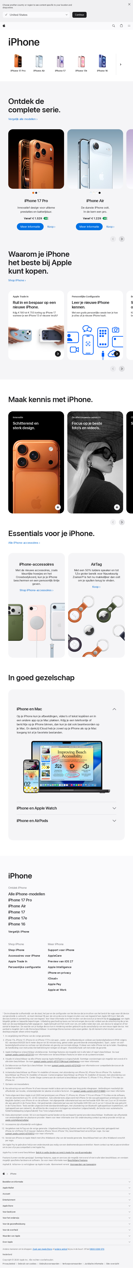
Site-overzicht (112, 1264)
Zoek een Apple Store (42, 1249)
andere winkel (61, 1249)
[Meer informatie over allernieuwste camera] (95, 462)
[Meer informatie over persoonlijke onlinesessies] (95, 325)
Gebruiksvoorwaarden (49, 1264)
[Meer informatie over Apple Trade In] (36, 325)
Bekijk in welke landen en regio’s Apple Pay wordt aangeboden (64, 1152)
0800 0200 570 (97, 1249)
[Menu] (129, 26)
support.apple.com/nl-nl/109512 (19, 1134)
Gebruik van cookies (27, 1264)
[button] (36, 14)
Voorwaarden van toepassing (83, 1164)
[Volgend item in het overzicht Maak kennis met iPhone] (122, 522)
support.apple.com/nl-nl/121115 (19, 1055)
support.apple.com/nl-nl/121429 (66, 1065)
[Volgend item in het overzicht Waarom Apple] (122, 369)
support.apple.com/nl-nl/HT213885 (89, 1091)
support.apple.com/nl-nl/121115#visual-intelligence (57, 1061)
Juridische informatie (94, 1264)
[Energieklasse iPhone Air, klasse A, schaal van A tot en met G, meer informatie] (105, 218)
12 (83, 577)
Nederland (7, 1254)
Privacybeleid (9, 1264)
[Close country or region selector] (129, 4)
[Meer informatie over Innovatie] (36, 462)
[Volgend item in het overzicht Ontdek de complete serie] (122, 239)
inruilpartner (114, 1019)
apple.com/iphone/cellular (17, 1120)
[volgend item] (121, 64)
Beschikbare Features (77, 1160)
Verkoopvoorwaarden (72, 1264)
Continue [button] (79, 14)
